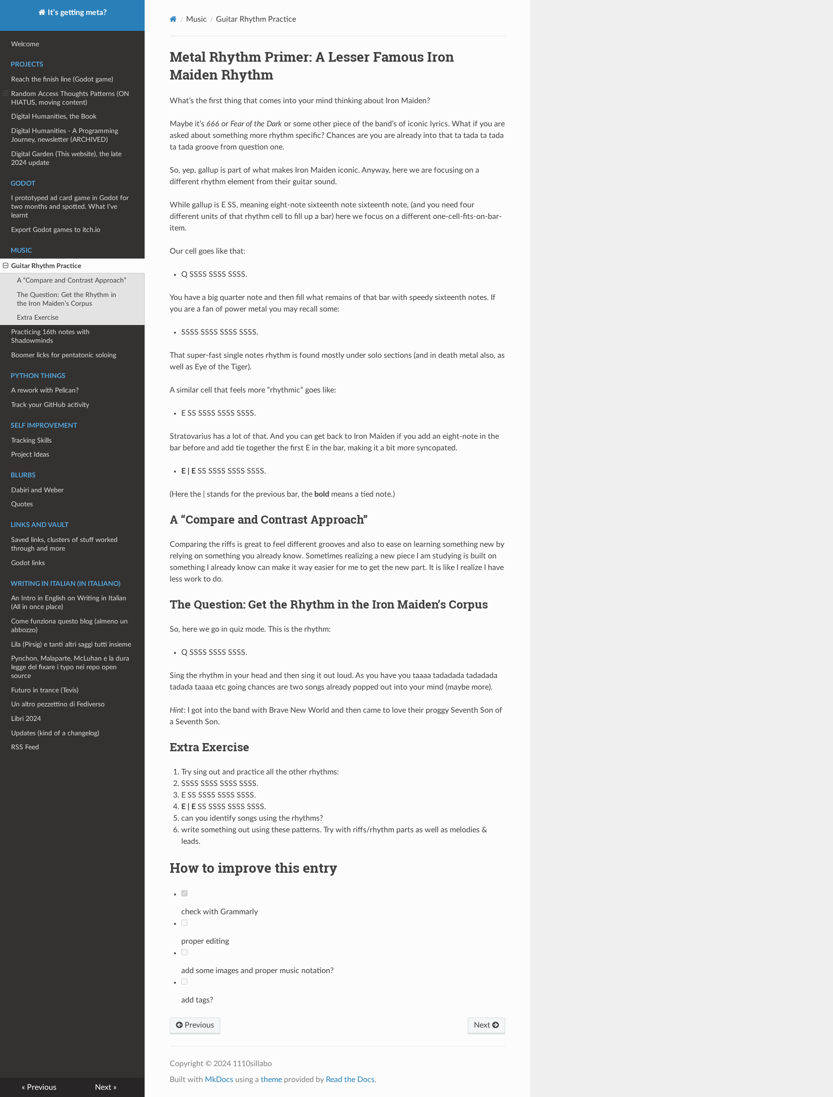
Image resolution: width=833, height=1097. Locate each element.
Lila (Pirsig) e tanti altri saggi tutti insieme (71, 644)
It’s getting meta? (76, 12)
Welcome (25, 44)
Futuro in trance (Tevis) (45, 690)
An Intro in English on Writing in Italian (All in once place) (68, 602)
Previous (198, 1025)
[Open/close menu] (5, 94)
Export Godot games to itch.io (55, 229)
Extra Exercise (37, 317)
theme (271, 1079)
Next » (106, 1087)
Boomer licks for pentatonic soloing (63, 355)
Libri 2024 (26, 718)
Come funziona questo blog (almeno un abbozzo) (69, 626)
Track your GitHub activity (50, 404)
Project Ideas (30, 454)
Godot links (28, 563)
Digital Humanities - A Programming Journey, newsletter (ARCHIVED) (64, 135)
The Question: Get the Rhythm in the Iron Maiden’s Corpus (66, 299)
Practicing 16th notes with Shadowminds (50, 336)
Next (483, 1025)
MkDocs (219, 1079)
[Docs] (173, 19)
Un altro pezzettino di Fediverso (58, 704)
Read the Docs (350, 1079)
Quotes (22, 504)
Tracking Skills (31, 440)
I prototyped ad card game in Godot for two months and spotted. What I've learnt (70, 206)
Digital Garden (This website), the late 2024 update (66, 158)
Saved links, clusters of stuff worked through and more (64, 544)
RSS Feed (25, 747)
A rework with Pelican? (45, 390)
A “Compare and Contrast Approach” (71, 280)
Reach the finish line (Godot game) (62, 79)
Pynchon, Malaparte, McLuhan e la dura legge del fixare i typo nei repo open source (70, 667)
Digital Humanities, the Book (53, 116)
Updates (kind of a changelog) (55, 733)
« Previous (39, 1087)
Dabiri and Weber (37, 490)
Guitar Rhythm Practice (46, 266)
